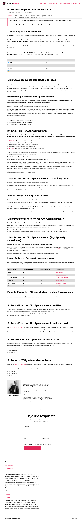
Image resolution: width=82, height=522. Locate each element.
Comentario (26, 426)
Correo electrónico (46, 438)
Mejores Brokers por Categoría (65, 3)
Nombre (26, 438)
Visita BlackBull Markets (62, 277)
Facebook (7, 494)
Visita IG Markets (60, 272)
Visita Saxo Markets (61, 283)
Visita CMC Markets (61, 275)
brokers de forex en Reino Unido (16, 327)
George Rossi (12, 12)
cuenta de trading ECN (55, 249)
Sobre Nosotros (75, 3)
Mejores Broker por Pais (53, 3)
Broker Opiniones (43, 3)
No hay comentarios (28, 12)
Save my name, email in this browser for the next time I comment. (38, 444)
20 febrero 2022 (20, 12)
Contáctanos (8, 471)
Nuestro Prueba (9, 468)
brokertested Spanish (14, 518)
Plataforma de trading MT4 (20, 364)
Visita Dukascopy (60, 280)
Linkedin (7, 497)
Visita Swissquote (60, 286)
